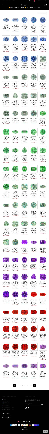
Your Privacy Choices (7, 417)
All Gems (37, 7)
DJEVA (24, 5)
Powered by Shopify (24, 429)
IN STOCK (30, 7)
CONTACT (13, 1)
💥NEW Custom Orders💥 (17, 7)
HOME (3, 1)
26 (30, 385)
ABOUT (7, 1)
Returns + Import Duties (7, 415)
